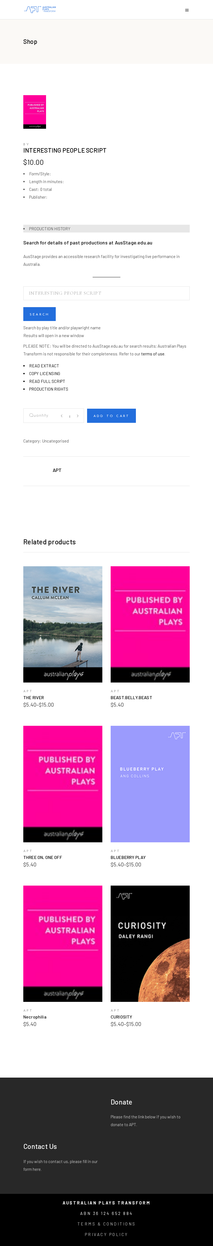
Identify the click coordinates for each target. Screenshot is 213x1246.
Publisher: (38, 196)
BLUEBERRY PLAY (128, 857)
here (37, 1169)
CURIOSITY (121, 1016)
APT (57, 470)
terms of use (152, 353)
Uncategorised (55, 440)
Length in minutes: (46, 181)
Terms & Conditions (106, 1223)
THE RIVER (33, 697)
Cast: (34, 189)
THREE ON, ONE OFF (42, 857)
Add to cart (111, 416)
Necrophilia (35, 1016)
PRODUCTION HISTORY (49, 228)
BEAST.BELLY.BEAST (131, 697)
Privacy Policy (106, 1234)
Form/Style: (40, 173)
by (26, 144)
